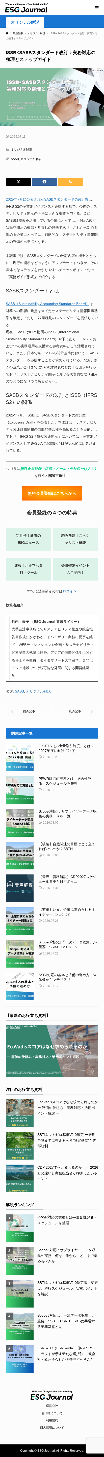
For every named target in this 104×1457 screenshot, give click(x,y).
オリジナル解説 (25, 22)
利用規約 (52, 1420)
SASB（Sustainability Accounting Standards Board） (47, 304)
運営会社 (52, 1406)
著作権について (52, 1413)
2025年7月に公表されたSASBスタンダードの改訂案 (47, 199)
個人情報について (52, 1427)
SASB (15, 159)
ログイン (70, 591)
